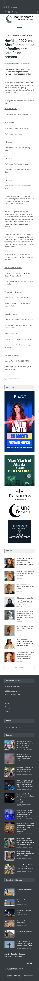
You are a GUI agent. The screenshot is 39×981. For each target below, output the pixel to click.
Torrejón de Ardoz (21, 749)
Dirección (7, 711)
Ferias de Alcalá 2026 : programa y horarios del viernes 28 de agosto (24, 756)
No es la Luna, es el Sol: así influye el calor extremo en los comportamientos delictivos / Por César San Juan (24, 615)
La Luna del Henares (17, 968)
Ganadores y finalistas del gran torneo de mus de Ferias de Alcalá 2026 (24, 769)
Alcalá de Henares (13, 63)
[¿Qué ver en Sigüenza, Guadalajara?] (9, 923)
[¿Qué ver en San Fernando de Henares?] (9, 902)
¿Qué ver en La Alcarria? (24, 889)
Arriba (29, 963)
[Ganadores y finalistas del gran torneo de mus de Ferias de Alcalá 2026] (9, 772)
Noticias (28, 804)
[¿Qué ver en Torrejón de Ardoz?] (9, 913)
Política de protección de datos (15, 977)
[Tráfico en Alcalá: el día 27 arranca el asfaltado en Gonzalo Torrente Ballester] (9, 869)
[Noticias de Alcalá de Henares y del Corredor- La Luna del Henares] (19, 20)
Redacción (7, 709)
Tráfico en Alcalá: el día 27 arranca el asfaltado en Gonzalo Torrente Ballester (24, 867)
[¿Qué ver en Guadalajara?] (9, 934)
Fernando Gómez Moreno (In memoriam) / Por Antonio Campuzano (25, 573)
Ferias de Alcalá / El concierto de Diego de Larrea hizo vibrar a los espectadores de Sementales (25, 798)
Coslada (22, 954)
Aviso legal (17, 975)
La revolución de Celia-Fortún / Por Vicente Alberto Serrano (25, 587)
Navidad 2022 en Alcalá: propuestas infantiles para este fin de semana (19, 49)
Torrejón (14, 954)
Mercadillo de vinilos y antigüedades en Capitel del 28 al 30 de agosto (25, 853)
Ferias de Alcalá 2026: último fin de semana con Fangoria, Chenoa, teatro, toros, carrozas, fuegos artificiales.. (25, 827)
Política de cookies (28, 975)
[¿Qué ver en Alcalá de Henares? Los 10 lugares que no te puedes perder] (9, 944)
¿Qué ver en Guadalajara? (24, 931)
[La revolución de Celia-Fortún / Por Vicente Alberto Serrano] (9, 589)
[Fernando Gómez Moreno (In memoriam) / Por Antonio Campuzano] (9, 576)
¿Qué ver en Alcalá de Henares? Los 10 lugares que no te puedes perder (24, 944)
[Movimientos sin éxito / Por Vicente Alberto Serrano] (9, 630)
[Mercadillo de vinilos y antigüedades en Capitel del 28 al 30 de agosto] (9, 856)
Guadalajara (8, 956)
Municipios (18, 956)
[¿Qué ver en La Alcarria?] (9, 892)
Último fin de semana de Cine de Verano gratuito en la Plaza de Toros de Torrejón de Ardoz (10, 7)
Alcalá (6, 954)
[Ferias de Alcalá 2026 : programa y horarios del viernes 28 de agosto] (9, 758)
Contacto (9, 975)
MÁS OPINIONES (19, 667)
